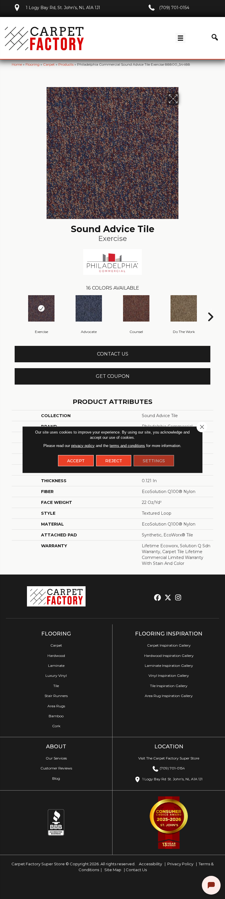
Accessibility (150, 863)
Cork (56, 726)
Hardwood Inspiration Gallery (169, 655)
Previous (14, 308)
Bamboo (56, 716)
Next (210, 308)
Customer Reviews (56, 768)
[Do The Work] (183, 308)
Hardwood (56, 655)
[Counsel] (136, 308)
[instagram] (178, 597)
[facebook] (158, 597)
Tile (56, 686)
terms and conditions (127, 445)
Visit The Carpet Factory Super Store (168, 758)
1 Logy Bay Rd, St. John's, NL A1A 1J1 (63, 7)
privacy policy (83, 445)
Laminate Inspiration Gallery (169, 665)
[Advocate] (88, 308)
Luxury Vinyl (56, 675)
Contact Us (112, 354)
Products (66, 64)
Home (17, 64)
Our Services (56, 758)
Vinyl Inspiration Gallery (169, 675)
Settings (154, 460)
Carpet (49, 64)
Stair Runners (56, 696)
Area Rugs (56, 706)
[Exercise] (41, 308)
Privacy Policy (179, 863)
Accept (76, 460)
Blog (56, 778)
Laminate (56, 665)
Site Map (113, 869)
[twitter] (168, 597)
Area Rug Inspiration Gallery (169, 696)
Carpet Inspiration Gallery (169, 645)
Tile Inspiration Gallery (169, 686)
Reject (113, 460)
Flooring (32, 64)
